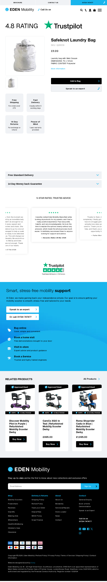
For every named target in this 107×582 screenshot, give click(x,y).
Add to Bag (75, 81)
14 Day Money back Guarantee (25, 184)
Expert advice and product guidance (30, 350)
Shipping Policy (38, 500)
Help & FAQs (36, 512)
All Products (90, 379)
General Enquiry (85, 500)
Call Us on (45, 9)
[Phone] (85, 10)
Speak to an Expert (87, 510)
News (57, 516)
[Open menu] (100, 10)
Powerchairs (13, 504)
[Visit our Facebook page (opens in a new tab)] (88, 529)
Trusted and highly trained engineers (30, 360)
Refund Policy (37, 504)
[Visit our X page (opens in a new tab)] (92, 529)
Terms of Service (68, 555)
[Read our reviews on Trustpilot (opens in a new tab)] (43, 26)
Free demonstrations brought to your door (33, 341)
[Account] (90, 10)
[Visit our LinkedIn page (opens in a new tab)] (80, 529)
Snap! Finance (37, 520)
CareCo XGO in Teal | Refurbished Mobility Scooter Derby (53, 425)
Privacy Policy (54, 555)
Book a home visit (24, 337)
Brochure (17, 3)
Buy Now (17, 439)
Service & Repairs (62, 508)
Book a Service (22, 356)
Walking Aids (13, 516)
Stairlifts (11, 512)
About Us (59, 500)
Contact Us (53, 3)
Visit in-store (21, 346)
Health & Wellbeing (15, 524)
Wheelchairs (13, 520)
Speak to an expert (75, 88)
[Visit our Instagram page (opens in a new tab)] (80, 534)
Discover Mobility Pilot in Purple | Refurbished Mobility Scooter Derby (19, 426)
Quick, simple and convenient (27, 331)
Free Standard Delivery (21, 175)
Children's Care (14, 528)
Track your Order (38, 508)
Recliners (11, 508)
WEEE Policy (37, 516)
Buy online (20, 327)
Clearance (12, 532)
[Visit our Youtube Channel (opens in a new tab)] (84, 529)
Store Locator (61, 512)
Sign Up (87, 486)
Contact (58, 520)
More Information (58, 68)
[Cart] (94, 10)
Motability (59, 504)
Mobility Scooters (15, 500)
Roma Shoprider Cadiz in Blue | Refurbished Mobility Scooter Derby (85, 426)
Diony (33, 563)
